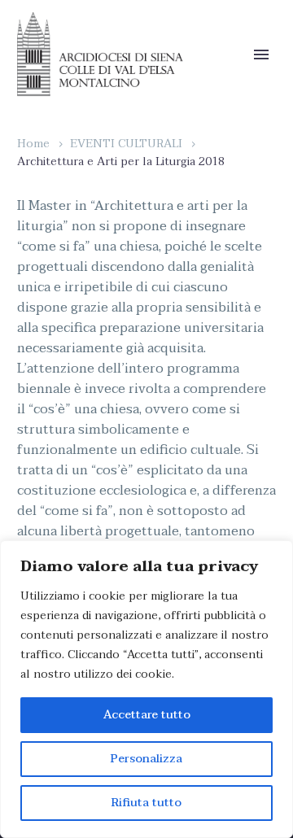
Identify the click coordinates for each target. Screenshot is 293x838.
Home (33, 143)
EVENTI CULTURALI (126, 143)
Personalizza (146, 758)
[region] (146, 689)
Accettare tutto (146, 714)
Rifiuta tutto (146, 802)
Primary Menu (261, 54)
